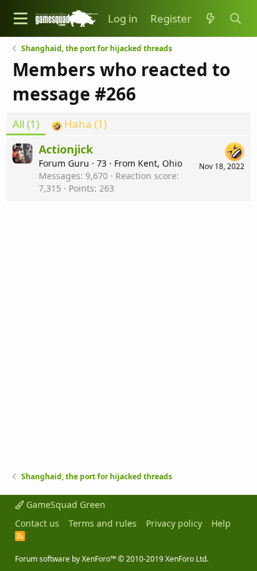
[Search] (235, 19)
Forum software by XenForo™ (111, 559)
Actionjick (66, 149)
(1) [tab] (25, 124)
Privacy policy (174, 523)
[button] (20, 18)
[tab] (79, 124)
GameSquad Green (64, 504)
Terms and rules (103, 523)
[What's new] (210, 19)
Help (221, 523)
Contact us (37, 523)
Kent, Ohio (160, 163)
